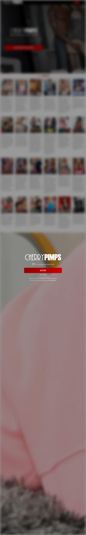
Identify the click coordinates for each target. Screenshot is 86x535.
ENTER (43, 270)
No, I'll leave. (43, 274)
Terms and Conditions (52, 278)
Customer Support (52, 280)
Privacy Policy (43, 278)
